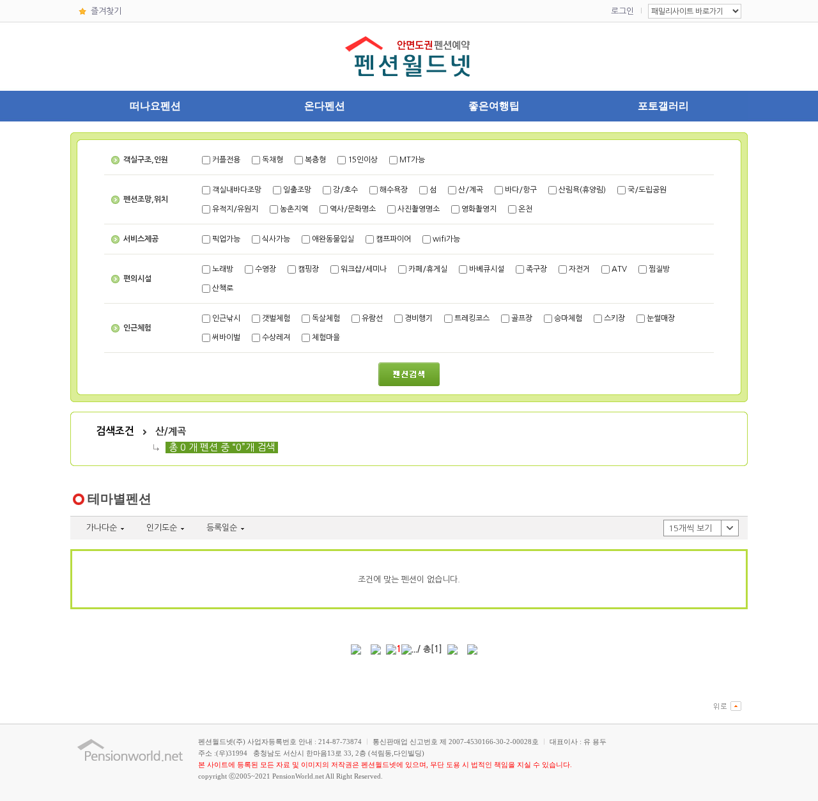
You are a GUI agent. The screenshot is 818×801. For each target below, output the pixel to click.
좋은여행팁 (494, 105)
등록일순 (221, 528)
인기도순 (161, 528)
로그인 (622, 11)
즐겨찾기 (106, 11)
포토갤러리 (663, 105)
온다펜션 (324, 105)
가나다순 (101, 528)
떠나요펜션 (155, 105)
